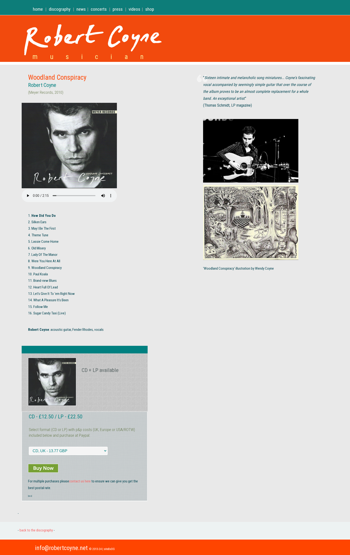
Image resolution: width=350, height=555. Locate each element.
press (118, 9)
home (38, 9)
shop (149, 9)
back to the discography (36, 530)
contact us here (80, 481)
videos (134, 9)
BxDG (111, 549)
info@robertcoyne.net (61, 547)
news (81, 9)
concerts (99, 9)
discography (59, 9)
